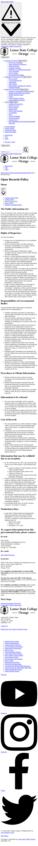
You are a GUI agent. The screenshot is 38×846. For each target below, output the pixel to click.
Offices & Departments (12, 643)
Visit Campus (13, 84)
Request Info (9, 135)
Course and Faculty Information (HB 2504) (18, 668)
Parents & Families (10, 132)
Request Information (7, 603)
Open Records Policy (11, 201)
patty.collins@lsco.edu (8, 555)
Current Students (10, 126)
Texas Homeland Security (13, 652)
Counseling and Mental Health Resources (17, 666)
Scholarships (12, 82)
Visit (6, 137)
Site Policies (27, 173)
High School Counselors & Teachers (20, 86)
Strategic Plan (13, 109)
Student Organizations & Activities (19, 93)
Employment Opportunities (13, 648)
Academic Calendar (15, 68)
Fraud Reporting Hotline (12, 662)
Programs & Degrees (11, 61)
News (10, 114)
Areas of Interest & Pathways (18, 64)
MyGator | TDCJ (10, 142)
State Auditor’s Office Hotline (14, 655)
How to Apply (13, 79)
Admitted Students (14, 87)
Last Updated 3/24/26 (7, 832)
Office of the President (15, 111)
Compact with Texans (11, 198)
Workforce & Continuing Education (20, 69)
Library (11, 96)
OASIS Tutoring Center (16, 95)
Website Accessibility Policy (13, 205)
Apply (7, 139)
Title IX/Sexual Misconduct (13, 664)
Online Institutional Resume (13, 669)
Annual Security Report (12, 671)
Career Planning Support (16, 98)
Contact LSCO (13, 120)
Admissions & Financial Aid (13, 77)
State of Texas (9, 650)
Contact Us (4, 626)
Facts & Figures (13, 107)
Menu (3, 191)
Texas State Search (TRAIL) (13, 654)
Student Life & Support (12, 89)
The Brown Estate (14, 118)
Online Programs (14, 66)
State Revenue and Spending (13, 659)
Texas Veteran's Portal (11, 657)
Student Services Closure (11, 23)
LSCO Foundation (14, 116)
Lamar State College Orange (26, 839)
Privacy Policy (9, 203)
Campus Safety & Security (17, 100)
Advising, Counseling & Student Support (21, 91)
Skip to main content (7, 1)
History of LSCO (14, 106)
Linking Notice (9, 199)
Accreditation (13, 113)
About (7, 102)
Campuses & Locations (16, 104)
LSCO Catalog (13, 73)
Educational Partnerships (16, 75)
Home (3, 173)
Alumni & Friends (10, 130)
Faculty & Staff (9, 128)
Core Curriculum (14, 71)
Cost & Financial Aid (15, 80)
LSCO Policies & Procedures (14, 173)
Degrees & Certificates (16, 62)
